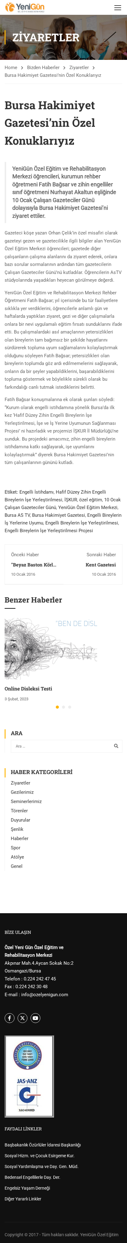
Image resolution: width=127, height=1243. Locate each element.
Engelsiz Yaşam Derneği (27, 1188)
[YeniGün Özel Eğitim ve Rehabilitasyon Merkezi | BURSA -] (25, 7)
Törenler (19, 811)
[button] (57, 707)
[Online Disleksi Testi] (51, 648)
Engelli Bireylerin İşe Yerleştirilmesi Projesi (49, 530)
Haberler (19, 838)
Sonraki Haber (101, 554)
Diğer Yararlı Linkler (23, 1198)
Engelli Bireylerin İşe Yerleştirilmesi (81, 523)
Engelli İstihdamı (36, 492)
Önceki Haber (25, 554)
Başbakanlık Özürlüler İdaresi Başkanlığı (43, 1144)
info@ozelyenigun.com (44, 994)
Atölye (17, 857)
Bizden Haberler (43, 67)
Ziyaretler (79, 67)
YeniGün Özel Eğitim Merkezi (87, 507)
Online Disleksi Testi (28, 688)
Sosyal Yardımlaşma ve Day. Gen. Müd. (42, 1166)
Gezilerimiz (22, 792)
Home (11, 67)
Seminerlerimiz (26, 801)
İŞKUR (70, 500)
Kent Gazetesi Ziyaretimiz (101, 567)
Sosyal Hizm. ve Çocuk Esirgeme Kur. (40, 1155)
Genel (17, 866)
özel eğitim (90, 500)
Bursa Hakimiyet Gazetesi (58, 515)
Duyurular (20, 820)
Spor (15, 848)
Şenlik (17, 829)
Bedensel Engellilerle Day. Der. (32, 1177)
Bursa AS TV (17, 515)
